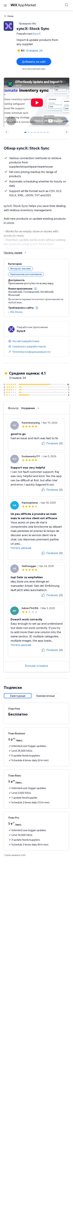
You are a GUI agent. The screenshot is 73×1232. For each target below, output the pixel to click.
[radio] (18, 695)
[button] (35, 288)
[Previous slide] (6, 132)
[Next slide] (66, 132)
